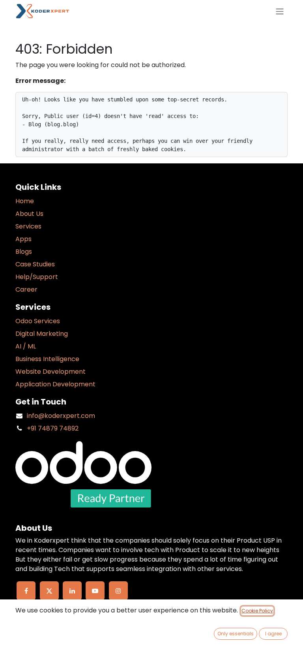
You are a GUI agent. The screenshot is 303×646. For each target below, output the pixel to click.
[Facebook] (26, 590)
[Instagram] (118, 590)
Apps (23, 238)
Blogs (23, 251)
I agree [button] (273, 633)
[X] (49, 590)
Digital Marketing (41, 333)
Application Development (55, 384)
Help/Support (36, 276)
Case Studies (35, 264)
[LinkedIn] (72, 590)
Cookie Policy (257, 610)
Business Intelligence (47, 358)
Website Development (50, 371)
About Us (29, 213)
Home (24, 201)
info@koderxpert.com (61, 415)
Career (26, 289)
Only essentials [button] (235, 633)
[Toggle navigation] (280, 11)
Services (28, 226)
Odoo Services (37, 321)
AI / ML (25, 346)
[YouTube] (95, 590)
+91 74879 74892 (53, 428)
